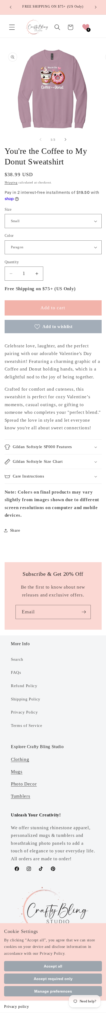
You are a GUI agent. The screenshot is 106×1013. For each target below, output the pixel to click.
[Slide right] (65, 140)
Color (9, 235)
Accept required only (53, 979)
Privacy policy (16, 1007)
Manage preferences (53, 991)
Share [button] (15, 530)
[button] (11, 27)
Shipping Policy (25, 699)
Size (8, 209)
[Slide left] (40, 140)
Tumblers (20, 796)
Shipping (11, 182)
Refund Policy (24, 685)
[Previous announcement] (11, 7)
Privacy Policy (24, 712)
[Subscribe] (83, 612)
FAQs (16, 672)
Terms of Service (26, 725)
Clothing (20, 759)
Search (17, 659)
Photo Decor (24, 783)
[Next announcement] (96, 7)
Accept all (53, 966)
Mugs (17, 771)
